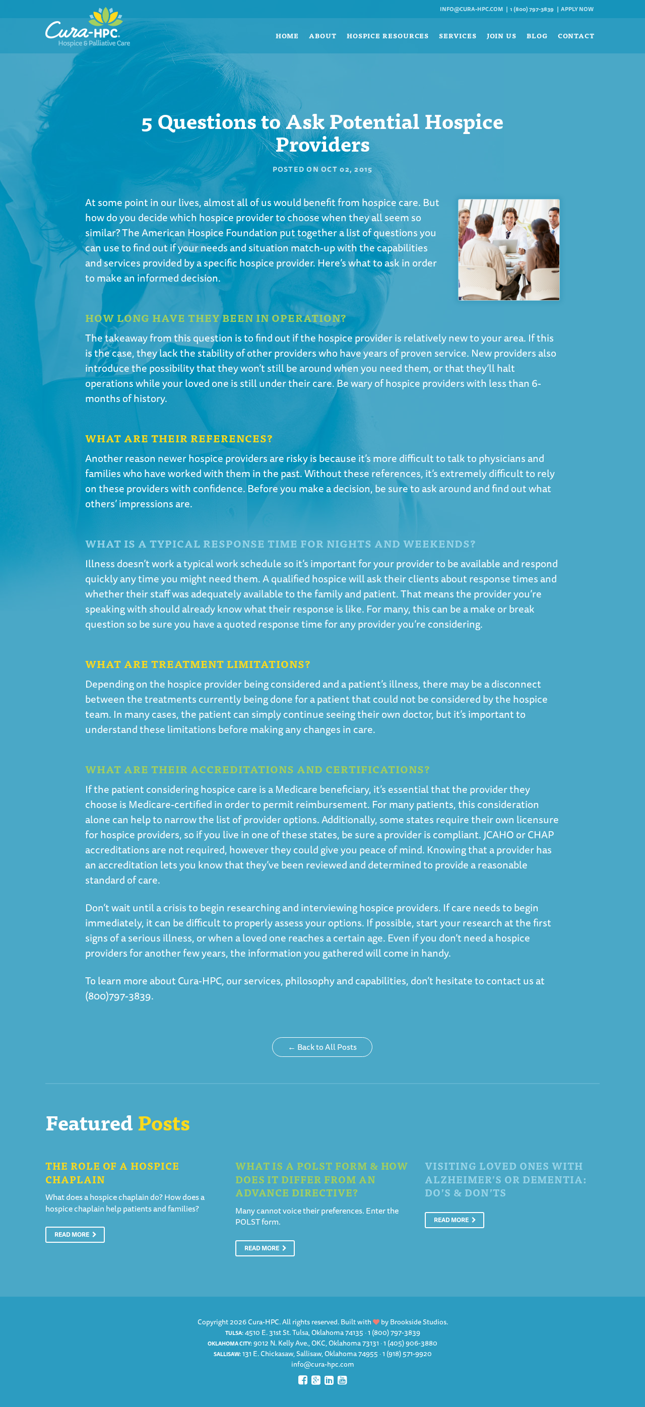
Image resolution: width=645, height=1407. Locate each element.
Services (457, 35)
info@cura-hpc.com (471, 9)
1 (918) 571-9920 (407, 1353)
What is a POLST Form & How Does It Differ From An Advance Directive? (322, 1179)
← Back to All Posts (322, 1046)
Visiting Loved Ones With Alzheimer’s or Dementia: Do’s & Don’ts (506, 1179)
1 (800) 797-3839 (532, 9)
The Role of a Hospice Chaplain (112, 1172)
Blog (537, 35)
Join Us (502, 35)
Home (287, 35)
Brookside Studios (418, 1321)
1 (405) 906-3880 (410, 1343)
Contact (576, 35)
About (323, 35)
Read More (72, 1234)
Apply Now (577, 9)
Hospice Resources (388, 35)
